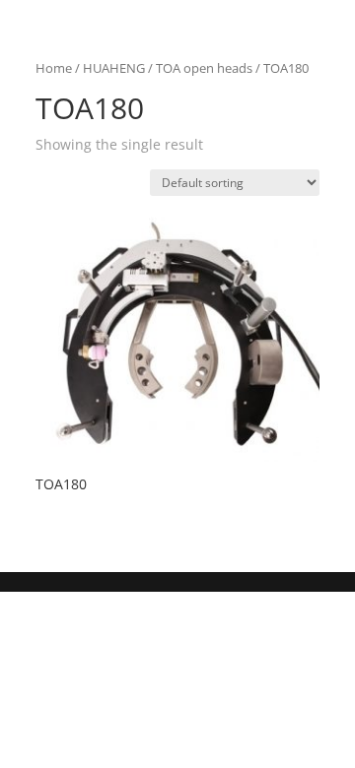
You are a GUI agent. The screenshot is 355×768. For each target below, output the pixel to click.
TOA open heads (204, 68)
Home (54, 68)
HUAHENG (114, 68)
